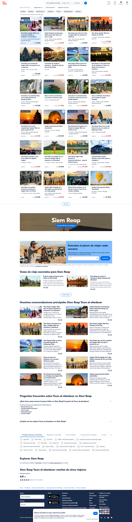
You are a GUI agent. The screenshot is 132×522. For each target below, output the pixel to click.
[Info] (42, 14)
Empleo (91, 498)
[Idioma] (121, 2)
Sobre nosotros (92, 495)
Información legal (66, 498)
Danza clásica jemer (26, 411)
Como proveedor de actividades (104, 496)
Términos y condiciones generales (70, 505)
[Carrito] (115, 2)
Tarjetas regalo (92, 505)
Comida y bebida (25, 413)
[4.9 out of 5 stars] (24, 480)
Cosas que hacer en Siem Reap (54, 488)
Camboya (27, 488)
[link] (31, 31)
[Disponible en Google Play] (53, 497)
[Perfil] (127, 2)
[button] (31, 31)
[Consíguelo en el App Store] (53, 503)
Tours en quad (25, 410)
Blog (90, 500)
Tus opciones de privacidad (68, 503)
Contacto (64, 495)
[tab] (32, 435)
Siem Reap (38, 463)
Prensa (91, 503)
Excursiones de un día (27, 406)
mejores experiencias (55, 463)
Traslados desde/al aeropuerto (29, 408)
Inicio (21, 488)
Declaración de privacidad (41, 266)
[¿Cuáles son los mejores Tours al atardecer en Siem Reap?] (110, 421)
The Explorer (92, 507)
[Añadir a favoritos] (39, 18)
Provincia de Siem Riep (38, 488)
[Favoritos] (109, 2)
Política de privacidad (67, 500)
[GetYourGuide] (4, 3)
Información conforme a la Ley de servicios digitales (74, 507)
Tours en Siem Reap (69, 488)
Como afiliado (102, 504)
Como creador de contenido (103, 500)
